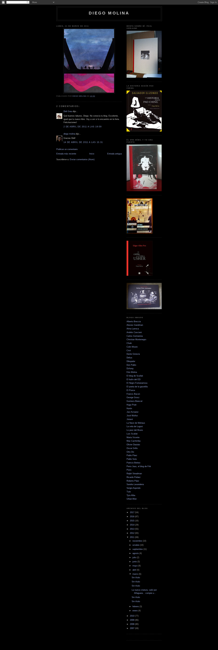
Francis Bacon (133, 394)
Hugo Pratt (131, 405)
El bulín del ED (133, 379)
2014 (132, 525)
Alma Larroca (133, 328)
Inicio (91, 154)
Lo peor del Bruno (135, 430)
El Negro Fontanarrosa (137, 383)
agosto (135, 553)
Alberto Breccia (134, 321)
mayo (135, 566)
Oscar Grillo (132, 448)
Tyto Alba (131, 495)
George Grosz (133, 397)
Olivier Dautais (133, 444)
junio (134, 561)
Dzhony (130, 368)
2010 (132, 616)
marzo (135, 574)
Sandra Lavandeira (135, 484)
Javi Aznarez (133, 412)
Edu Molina (132, 372)
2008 (132, 624)
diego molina (109, 13)
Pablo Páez (132, 455)
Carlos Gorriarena (135, 336)
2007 (132, 628)
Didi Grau (68, 111)
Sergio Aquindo (133, 488)
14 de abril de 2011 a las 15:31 (83, 142)
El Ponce (131, 390)
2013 (132, 529)
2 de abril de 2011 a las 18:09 (82, 126)
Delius (129, 357)
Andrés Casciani (134, 332)
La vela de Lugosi (135, 426)
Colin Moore (132, 347)
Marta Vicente (133, 437)
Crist (129, 350)
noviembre (137, 541)
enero (135, 610)
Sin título (136, 577)
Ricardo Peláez (134, 477)
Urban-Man (132, 499)
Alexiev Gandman (135, 325)
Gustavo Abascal (134, 401)
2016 (132, 516)
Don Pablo (131, 365)
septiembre (137, 549)
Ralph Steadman (134, 473)
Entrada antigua (114, 154)
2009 (132, 620)
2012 (132, 533)
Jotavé (130, 419)
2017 (132, 512)
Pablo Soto (132, 459)
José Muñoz (132, 415)
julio (134, 557)
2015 (132, 520)
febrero (135, 606)
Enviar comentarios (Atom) (82, 159)
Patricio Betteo (133, 463)
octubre (136, 545)
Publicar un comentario (67, 149)
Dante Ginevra (133, 354)
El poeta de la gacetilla (137, 386)
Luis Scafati (132, 434)
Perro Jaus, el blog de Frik (139, 466)
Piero (129, 470)
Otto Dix (130, 452)
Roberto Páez (133, 481)
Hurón (129, 408)
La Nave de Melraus (136, 423)
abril (134, 570)
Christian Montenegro (136, 339)
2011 (132, 537)
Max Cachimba (133, 441)
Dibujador (131, 361)
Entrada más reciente (66, 154)
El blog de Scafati (135, 376)
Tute (129, 491)
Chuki (129, 343)
